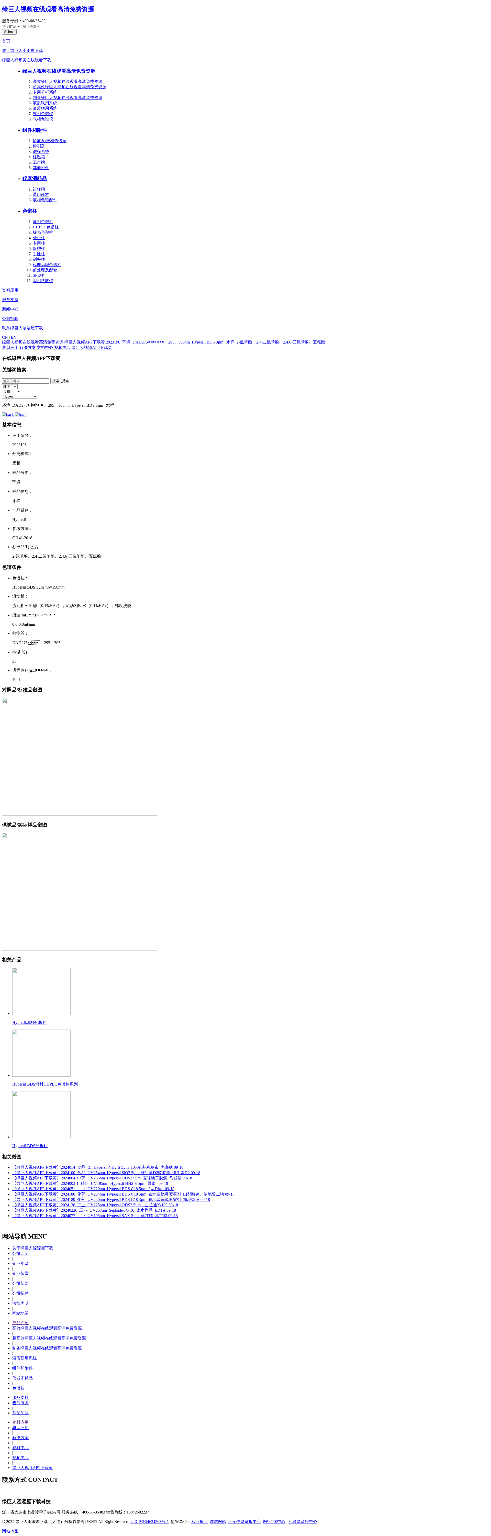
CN (5, 337)
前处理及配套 (45, 270)
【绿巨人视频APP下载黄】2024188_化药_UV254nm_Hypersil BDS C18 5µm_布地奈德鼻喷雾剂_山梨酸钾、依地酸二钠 (123, 1194)
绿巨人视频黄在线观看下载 (26, 60)
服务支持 (10, 299)
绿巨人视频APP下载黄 (84, 342)
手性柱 (39, 254)
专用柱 (39, 243)
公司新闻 (20, 1283)
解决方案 (27, 347)
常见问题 (20, 1413)
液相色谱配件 (45, 200)
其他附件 (41, 167)
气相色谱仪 (43, 114)
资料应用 (10, 290)
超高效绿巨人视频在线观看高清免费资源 (69, 87)
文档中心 (45, 347)
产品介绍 (20, 1323)
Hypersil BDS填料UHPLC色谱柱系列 (45, 1084)
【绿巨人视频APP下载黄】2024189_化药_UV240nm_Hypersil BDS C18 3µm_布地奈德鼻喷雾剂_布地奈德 (111, 1199)
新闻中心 (10, 309)
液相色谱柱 (43, 221)
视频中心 (62, 347)
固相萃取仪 (43, 281)
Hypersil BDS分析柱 (30, 1146)
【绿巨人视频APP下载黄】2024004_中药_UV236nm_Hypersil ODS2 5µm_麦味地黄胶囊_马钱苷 (102, 1178)
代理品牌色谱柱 (47, 264)
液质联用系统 (45, 103)
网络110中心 (274, 1521)
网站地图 (20, 1313)
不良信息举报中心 (244, 1521)
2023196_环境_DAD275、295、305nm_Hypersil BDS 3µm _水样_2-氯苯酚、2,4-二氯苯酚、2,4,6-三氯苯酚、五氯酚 (215, 342)
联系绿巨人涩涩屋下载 (22, 328)
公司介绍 (20, 1253)
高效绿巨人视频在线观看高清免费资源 (67, 81)
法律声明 (20, 1303)
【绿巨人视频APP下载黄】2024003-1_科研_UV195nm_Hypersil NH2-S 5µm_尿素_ (90, 1183)
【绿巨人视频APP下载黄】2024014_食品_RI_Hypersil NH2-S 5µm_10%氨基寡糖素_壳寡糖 (97, 1167)
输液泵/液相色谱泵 (49, 141)
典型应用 (10, 347)
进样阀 (39, 189)
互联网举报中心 (302, 1521)
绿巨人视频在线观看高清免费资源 (48, 9)
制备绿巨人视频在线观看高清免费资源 (67, 97)
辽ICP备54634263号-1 (149, 1521)
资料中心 (20, 1447)
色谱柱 (30, 211)
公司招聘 (10, 318)
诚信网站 (218, 1521)
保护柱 (39, 248)
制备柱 (39, 259)
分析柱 (39, 238)
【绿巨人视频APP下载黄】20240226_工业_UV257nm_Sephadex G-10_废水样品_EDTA (94, 1210)
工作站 (39, 162)
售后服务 (20, 1403)
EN (13, 337)
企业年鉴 (20, 1263)
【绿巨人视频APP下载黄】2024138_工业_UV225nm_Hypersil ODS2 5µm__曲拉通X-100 (95, 1205)
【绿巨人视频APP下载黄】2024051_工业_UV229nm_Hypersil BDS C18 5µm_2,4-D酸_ (93, 1189)
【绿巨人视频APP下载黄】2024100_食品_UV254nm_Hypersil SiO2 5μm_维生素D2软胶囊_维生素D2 (106, 1172)
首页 (6, 41)
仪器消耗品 (35, 178)
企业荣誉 (20, 1273)
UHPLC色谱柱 (46, 227)
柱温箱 (39, 157)
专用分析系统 (45, 92)
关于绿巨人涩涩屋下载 (22, 50)
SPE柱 (38, 275)
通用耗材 (41, 194)
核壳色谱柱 (43, 232)
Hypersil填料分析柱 (29, 1022)
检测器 (39, 146)
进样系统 (41, 151)
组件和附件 (35, 130)
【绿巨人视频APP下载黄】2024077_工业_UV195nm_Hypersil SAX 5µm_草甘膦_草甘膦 (95, 1215)
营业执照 (199, 1521)
